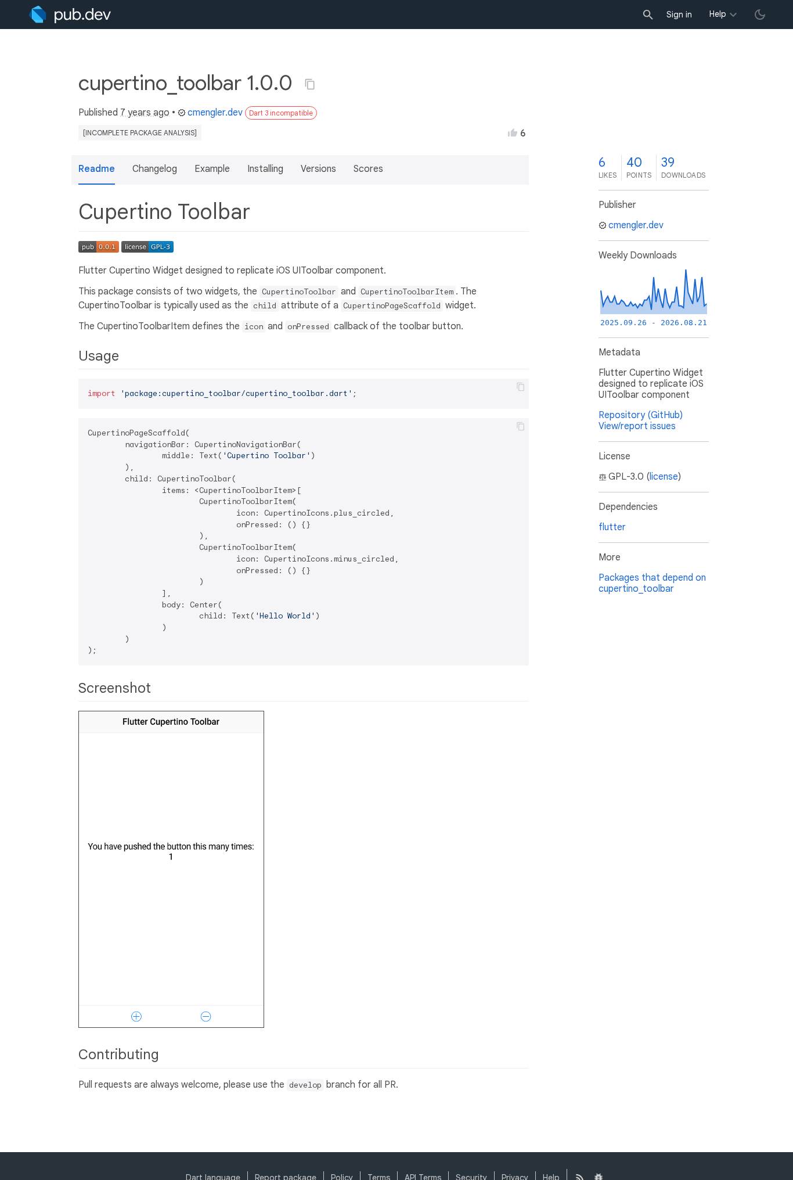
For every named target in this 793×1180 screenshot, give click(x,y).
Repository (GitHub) (641, 415)
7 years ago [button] (145, 112)
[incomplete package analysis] (140, 132)
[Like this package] (512, 132)
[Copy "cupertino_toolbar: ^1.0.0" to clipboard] (310, 84)
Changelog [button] (154, 169)
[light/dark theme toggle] (760, 14)
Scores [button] (368, 169)
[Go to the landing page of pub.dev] (70, 14)
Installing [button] (265, 169)
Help (717, 14)
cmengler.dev (215, 112)
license (664, 477)
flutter (612, 527)
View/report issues (637, 426)
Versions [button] (318, 169)
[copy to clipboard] (521, 387)
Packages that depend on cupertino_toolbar (652, 583)
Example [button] (212, 169)
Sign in (679, 14)
